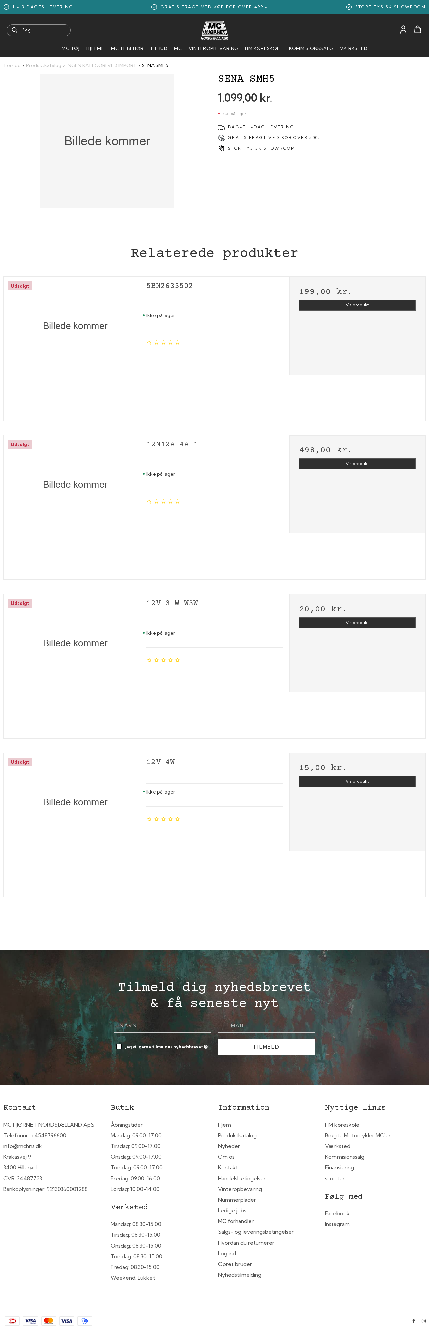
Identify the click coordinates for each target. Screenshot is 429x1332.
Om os (226, 1156)
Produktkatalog (237, 1135)
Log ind (227, 1253)
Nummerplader (237, 1199)
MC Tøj (71, 48)
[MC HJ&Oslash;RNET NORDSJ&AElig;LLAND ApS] (214, 30)
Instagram (337, 1224)
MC (178, 48)
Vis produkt (357, 304)
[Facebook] (413, 1321)
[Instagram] (424, 1321)
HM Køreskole (263, 48)
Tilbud (158, 48)
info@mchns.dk (22, 1146)
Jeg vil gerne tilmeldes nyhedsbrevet (167, 1046)
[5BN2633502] (75, 346)
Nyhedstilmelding (239, 1274)
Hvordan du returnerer (246, 1242)
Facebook (337, 1213)
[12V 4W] (75, 822)
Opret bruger (235, 1264)
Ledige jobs (232, 1210)
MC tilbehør (127, 48)
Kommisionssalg (311, 48)
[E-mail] (266, 1025)
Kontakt (228, 1167)
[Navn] (162, 1025)
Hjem (224, 1124)
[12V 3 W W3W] (75, 664)
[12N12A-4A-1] (75, 505)
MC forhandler (236, 1221)
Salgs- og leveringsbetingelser (256, 1231)
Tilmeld (266, 1047)
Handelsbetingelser (242, 1178)
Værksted (353, 48)
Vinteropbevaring (213, 48)
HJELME (95, 48)
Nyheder (229, 1146)
